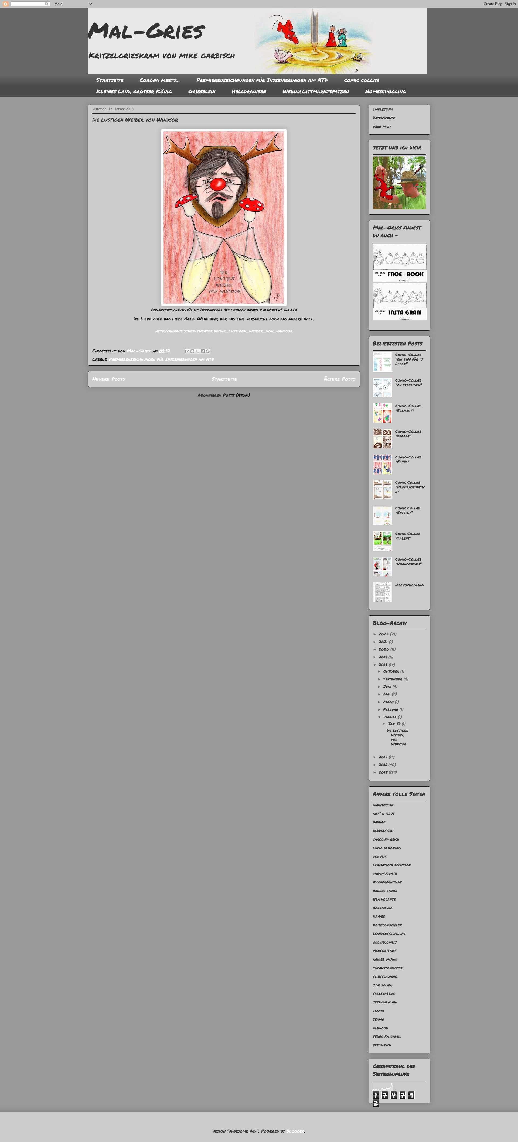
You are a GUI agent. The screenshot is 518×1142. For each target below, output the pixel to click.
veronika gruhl (387, 1036)
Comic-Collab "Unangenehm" (408, 561)
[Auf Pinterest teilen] (207, 351)
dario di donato (387, 847)
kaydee (379, 916)
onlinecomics (385, 942)
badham (379, 821)
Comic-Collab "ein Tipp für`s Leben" (409, 359)
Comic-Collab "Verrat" (408, 433)
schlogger (382, 984)
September (393, 678)
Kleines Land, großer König (134, 91)
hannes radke (385, 890)
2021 (384, 641)
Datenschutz (384, 117)
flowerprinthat (387, 881)
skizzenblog (384, 993)
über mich (382, 126)
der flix (380, 856)
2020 (384, 649)
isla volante (384, 899)
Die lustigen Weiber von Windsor (135, 119)
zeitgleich (382, 1044)
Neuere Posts (108, 378)
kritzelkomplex (387, 924)
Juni (388, 686)
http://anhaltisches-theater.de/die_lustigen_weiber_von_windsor (224, 331)
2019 (383, 656)
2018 (384, 664)
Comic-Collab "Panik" (408, 459)
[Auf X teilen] (197, 351)
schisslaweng (385, 976)
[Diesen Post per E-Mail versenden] (187, 351)
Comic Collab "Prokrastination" (410, 486)
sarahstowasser (388, 967)
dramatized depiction (392, 864)
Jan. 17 (395, 723)
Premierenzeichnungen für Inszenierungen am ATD (262, 80)
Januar (390, 716)
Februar (391, 709)
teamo (378, 1010)
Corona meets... (160, 80)
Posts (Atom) (236, 395)
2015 (384, 772)
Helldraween (249, 91)
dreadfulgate (385, 873)
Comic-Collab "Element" (408, 408)
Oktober (391, 671)
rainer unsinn (385, 959)
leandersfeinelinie (389, 933)
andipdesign (383, 804)
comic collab (361, 80)
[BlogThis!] (192, 351)
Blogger (295, 1131)
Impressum (383, 109)
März (389, 701)
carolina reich (386, 839)
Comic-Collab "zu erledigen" (408, 382)
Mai (387, 694)
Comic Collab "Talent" (407, 536)
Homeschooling (385, 91)
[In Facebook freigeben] (202, 351)
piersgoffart (384, 950)
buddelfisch (383, 830)
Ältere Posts (340, 378)
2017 (384, 756)
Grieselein (201, 91)
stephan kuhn (385, 1001)
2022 (384, 633)
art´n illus (383, 813)
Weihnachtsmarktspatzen (315, 91)
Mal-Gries (145, 29)
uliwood (380, 1027)
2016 (383, 764)
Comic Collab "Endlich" (407, 510)
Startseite (109, 80)
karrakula (383, 907)
